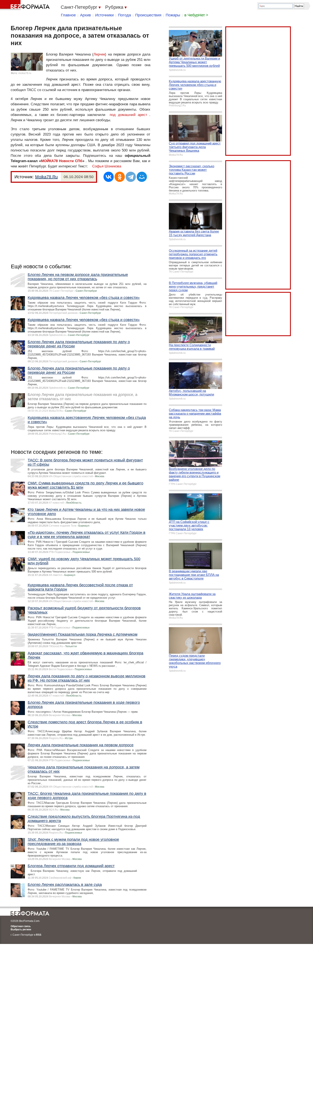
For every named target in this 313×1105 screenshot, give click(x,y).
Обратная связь (21, 926)
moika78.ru (24, 73)
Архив (85, 15)
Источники (104, 15)
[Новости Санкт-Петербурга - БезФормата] (25, 5)
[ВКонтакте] (108, 177)
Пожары (173, 15)
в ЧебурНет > (196, 15)
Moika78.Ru (46, 176)
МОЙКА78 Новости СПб (61, 161)
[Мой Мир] (142, 177)
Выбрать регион (21, 929)
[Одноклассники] (120, 177)
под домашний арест (128, 115)
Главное (68, 15)
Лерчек (99, 54)
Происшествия (148, 15)
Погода (124, 15)
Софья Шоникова (106, 166)
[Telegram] (131, 177)
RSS (38, 934)
